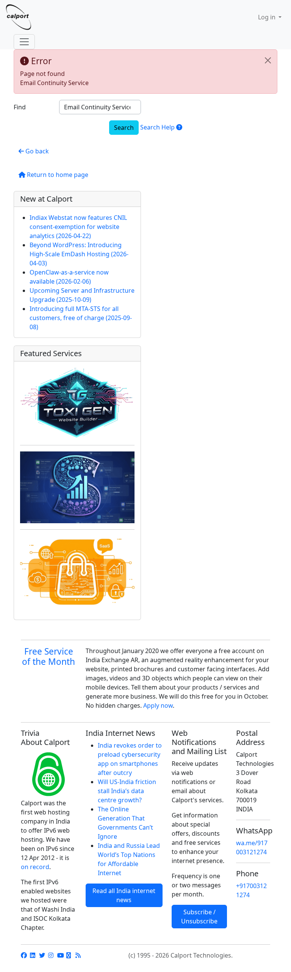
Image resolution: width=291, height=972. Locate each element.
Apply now (158, 705)
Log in (267, 17)
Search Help (158, 127)
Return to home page (56, 174)
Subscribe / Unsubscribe (199, 916)
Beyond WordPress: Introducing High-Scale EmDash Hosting (79, 254)
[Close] (268, 60)
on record (35, 867)
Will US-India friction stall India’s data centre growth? (127, 791)
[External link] (24, 955)
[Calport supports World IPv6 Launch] (49, 774)
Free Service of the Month (48, 656)
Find (20, 107)
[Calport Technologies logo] (25, 17)
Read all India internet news (123, 895)
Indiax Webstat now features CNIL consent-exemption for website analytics (78, 226)
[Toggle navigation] (24, 41)
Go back (36, 151)
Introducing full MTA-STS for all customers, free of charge (81, 318)
